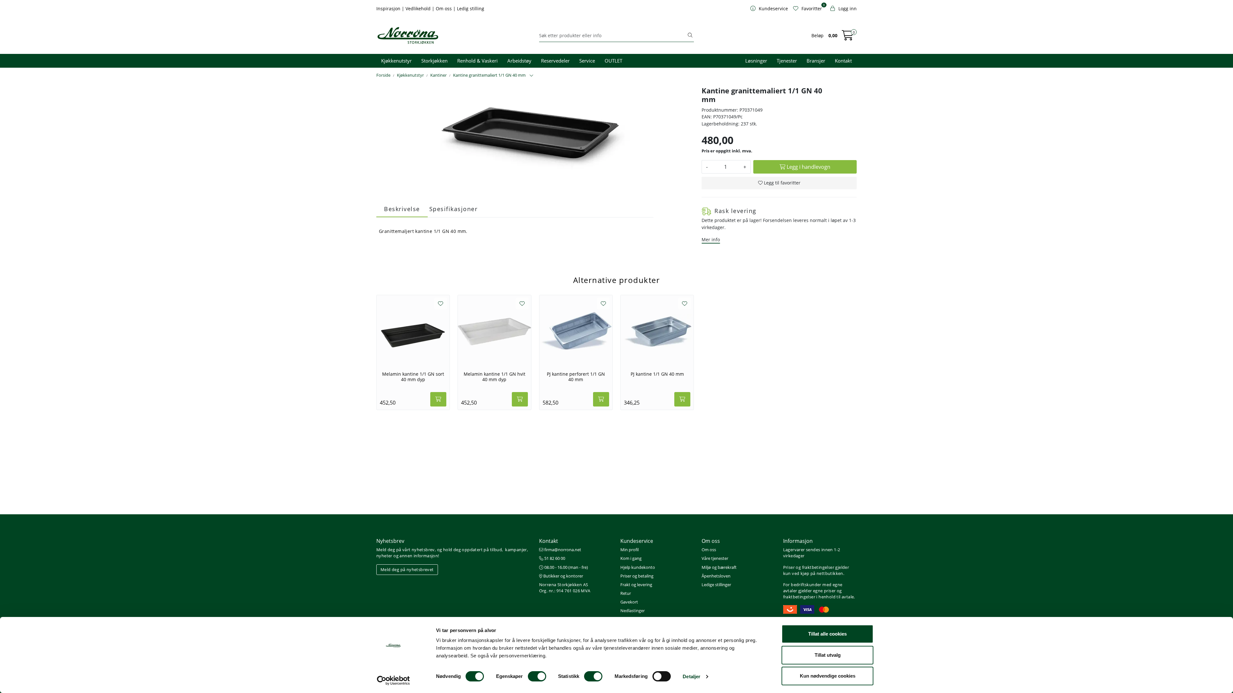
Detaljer (691, 676)
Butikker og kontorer (562, 576)
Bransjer (816, 60)
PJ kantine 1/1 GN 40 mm (657, 374)
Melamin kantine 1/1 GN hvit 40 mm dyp (494, 376)
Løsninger (756, 60)
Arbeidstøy (519, 60)
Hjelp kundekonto (637, 567)
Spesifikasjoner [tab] (453, 209)
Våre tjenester (715, 558)
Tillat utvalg (828, 655)
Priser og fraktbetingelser (808, 567)
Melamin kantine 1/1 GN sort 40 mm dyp (413, 376)
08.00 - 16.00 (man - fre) (565, 567)
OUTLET (613, 60)
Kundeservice (636, 540)
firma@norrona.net (562, 549)
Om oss (444, 8)
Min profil (629, 549)
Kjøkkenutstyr (396, 60)
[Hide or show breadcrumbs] (531, 76)
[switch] (537, 676)
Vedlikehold (419, 8)
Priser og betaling (636, 576)
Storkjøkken (434, 60)
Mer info (711, 239)
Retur (625, 593)
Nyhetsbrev (390, 540)
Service (587, 60)
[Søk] (690, 35)
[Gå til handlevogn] (847, 37)
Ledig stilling (470, 8)
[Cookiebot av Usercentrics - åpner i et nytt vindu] (393, 680)
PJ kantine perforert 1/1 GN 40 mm (576, 376)
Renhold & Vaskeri (477, 60)
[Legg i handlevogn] (438, 399)
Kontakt (843, 60)
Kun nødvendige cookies (827, 676)
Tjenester (787, 60)
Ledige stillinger (716, 584)
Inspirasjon (389, 8)
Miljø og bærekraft (719, 567)
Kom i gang (631, 558)
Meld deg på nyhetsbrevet (407, 569)
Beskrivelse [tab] (402, 209)
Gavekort (629, 602)
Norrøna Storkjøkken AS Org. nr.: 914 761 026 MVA (564, 588)
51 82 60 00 (554, 558)
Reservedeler (555, 60)
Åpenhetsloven (716, 576)
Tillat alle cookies (827, 634)
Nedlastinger (632, 610)
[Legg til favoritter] (440, 303)
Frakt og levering (636, 584)
